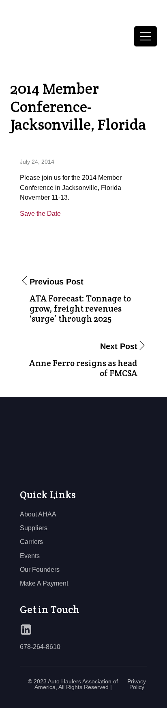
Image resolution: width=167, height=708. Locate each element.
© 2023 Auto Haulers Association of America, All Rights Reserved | (73, 684)
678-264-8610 (40, 646)
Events (30, 555)
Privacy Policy (136, 684)
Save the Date (40, 213)
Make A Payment (44, 583)
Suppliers (33, 527)
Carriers (31, 541)
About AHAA (38, 514)
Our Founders (40, 569)
